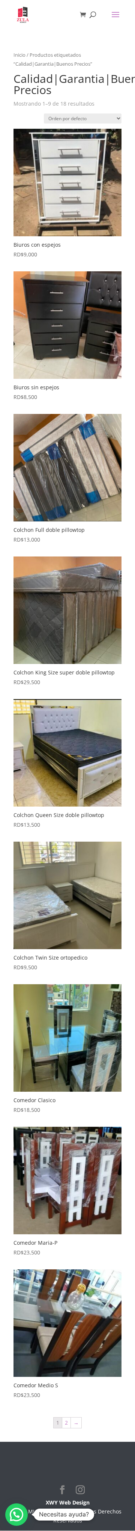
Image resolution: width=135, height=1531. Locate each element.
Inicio (20, 55)
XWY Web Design (68, 1502)
